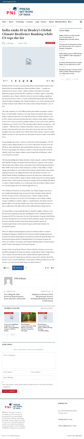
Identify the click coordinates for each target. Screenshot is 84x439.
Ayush (11, 22)
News (4, 22)
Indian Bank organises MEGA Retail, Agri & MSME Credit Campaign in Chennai (70, 55)
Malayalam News (61, 22)
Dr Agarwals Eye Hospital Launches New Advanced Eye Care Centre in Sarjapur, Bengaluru (70, 46)
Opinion (51, 22)
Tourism (43, 22)
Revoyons (79, 435)
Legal (37, 22)
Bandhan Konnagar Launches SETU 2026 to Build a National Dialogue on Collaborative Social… (70, 71)
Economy (30, 22)
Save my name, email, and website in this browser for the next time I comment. (28, 386)
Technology (20, 22)
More (70, 22)
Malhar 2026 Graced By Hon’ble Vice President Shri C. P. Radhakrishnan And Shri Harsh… (69, 37)
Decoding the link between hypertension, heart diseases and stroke (15, 296)
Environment (50, 43)
